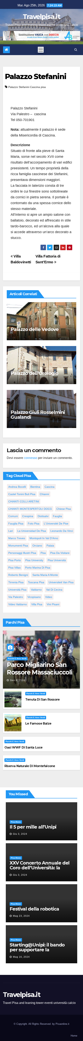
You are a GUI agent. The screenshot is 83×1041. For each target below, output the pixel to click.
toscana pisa (36, 582)
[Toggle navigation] (40, 50)
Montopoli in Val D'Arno (44, 538)
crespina (27, 516)
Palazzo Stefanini (35, 76)
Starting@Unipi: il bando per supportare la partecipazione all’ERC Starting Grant (37, 952)
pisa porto (14, 560)
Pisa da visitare (59, 552)
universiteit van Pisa (61, 582)
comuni (13, 516)
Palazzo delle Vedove (35, 329)
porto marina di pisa (37, 567)
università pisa (17, 589)
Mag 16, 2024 (21, 957)
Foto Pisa (33, 523)
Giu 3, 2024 (20, 834)
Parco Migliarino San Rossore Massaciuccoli (39, 668)
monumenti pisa (18, 545)
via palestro (15, 597)
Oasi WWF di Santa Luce (23, 747)
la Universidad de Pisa (31, 530)
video (48, 597)
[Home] (6, 49)
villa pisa (36, 604)
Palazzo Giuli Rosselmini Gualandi (38, 414)
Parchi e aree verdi (17, 658)
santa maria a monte (45, 574)
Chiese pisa (63, 508)
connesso (30, 458)
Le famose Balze (38, 723)
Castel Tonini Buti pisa (21, 494)
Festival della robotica (34, 909)
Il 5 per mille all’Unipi (33, 827)
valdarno (36, 589)
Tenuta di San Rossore (42, 699)
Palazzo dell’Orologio (34, 373)
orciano (37, 545)
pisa (43, 552)
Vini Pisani (53, 604)
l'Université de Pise (56, 523)
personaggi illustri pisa (22, 552)
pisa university (34, 560)
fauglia (57, 516)
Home (74, 1035)
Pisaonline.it (62, 1023)
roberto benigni (18, 574)
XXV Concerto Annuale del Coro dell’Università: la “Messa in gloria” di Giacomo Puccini (39, 870)
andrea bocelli (17, 486)
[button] (75, 50)
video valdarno (17, 604)
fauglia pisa (15, 523)
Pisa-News (16, 822)
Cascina (49, 486)
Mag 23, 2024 (21, 916)
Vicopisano (34, 597)
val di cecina (54, 589)
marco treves (16, 538)
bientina (35, 486)
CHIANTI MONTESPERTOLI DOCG (30, 508)
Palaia (50, 545)
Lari (10, 530)
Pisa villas (14, 567)
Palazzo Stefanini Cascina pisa (27, 87)
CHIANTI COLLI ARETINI (23, 501)
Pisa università (57, 560)
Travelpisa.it (41, 17)
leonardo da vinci (61, 530)
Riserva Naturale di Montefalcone (29, 766)
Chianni (44, 494)
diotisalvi (43, 516)
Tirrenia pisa (16, 582)
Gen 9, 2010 (17, 680)
